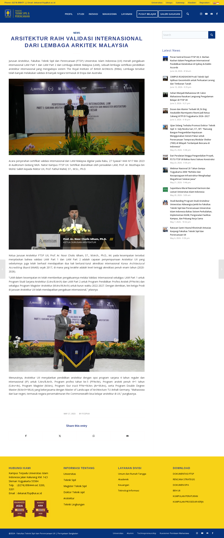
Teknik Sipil (70, 480)
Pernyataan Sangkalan (68, 533)
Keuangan (123, 484)
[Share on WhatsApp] (94, 436)
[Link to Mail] (211, 13)
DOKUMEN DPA (181, 484)
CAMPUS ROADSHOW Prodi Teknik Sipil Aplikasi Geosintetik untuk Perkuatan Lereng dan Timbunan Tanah (192, 80)
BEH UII (176, 490)
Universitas (157, 2)
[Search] (187, 14)
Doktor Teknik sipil (74, 492)
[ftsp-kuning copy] (17, 14)
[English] (214, 3)
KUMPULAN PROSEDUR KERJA (188, 501)
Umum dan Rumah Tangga (132, 473)
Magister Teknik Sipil (75, 486)
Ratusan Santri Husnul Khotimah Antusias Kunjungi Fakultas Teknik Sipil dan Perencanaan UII (190, 231)
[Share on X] (60, 436)
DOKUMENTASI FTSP (183, 473)
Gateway (180, 2)
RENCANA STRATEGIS (184, 479)
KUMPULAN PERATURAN (185, 496)
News (76, 33)
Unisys (169, 2)
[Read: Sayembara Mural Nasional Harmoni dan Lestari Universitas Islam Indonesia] (165, 190)
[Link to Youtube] (206, 13)
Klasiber (192, 2)
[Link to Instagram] (201, 13)
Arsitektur (69, 498)
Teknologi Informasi (128, 490)
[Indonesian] (217, 3)
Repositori (204, 2)
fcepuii (86, 414)
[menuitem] (157, 2)
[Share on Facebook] (26, 436)
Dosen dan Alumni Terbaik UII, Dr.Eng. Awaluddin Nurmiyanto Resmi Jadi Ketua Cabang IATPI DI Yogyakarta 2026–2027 (190, 113)
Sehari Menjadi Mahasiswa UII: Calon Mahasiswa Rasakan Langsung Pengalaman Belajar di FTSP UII (191, 96)
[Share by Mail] (128, 436)
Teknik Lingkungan (74, 504)
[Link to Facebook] (216, 13)
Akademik (123, 479)
